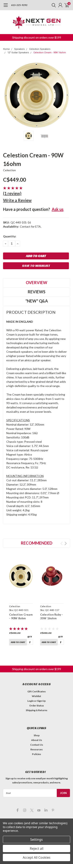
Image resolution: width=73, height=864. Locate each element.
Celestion (9, 170)
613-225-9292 (19, 5)
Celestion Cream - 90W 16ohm (49, 52)
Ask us (57, 209)
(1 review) (12, 193)
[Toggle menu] (5, 7)
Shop (37, 735)
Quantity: (9, 236)
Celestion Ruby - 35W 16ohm (51, 616)
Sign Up (41, 700)
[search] (53, 5)
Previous (7, 95)
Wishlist (36, 696)
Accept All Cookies (36, 857)
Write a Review (17, 200)
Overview (36, 282)
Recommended (36, 542)
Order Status (36, 705)
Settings (36, 839)
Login (30, 700)
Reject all (36, 848)
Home (6, 49)
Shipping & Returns (36, 710)
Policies (36, 754)
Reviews (36, 291)
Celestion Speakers (39, 49)
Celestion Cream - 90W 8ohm (21, 616)
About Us (36, 740)
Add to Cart (18, 642)
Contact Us (36, 744)
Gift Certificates (36, 691)
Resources (36, 749)
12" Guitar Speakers (18, 52)
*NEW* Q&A (36, 300)
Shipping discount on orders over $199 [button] (36, 37)
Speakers (19, 49)
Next (66, 95)
